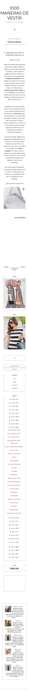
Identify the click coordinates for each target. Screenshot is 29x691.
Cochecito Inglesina (18, 650)
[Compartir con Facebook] (10, 46)
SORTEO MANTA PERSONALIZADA (14, 446)
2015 (13, 550)
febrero (13, 539)
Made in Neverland (14, 453)
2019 (13, 420)
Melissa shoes (14, 509)
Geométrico (14, 492)
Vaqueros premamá (14, 481)
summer (14, 385)
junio (13, 525)
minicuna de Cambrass (11, 139)
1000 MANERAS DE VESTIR (14, 13)
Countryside (14, 495)
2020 (13, 417)
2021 (13, 413)
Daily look (14, 443)
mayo (13, 528)
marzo (13, 535)
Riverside (14, 471)
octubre (13, 437)
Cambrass (11, 92)
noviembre (13, 433)
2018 (13, 424)
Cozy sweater (14, 460)
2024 (13, 403)
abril (13, 532)
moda (14, 382)
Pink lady (14, 506)
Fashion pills (18, 606)
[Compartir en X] (13, 46)
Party (18, 665)
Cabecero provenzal (14, 499)
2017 (13, 427)
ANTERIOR (23, 267)
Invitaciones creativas (14, 513)
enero (13, 542)
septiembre (13, 440)
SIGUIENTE (6, 267)
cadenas (17, 621)
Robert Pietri (18, 635)
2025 (13, 399)
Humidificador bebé (14, 478)
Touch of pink (14, 502)
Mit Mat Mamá (14, 488)
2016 (13, 547)
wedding (14, 388)
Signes (14, 457)
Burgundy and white (14, 485)
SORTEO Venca (14, 450)
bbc (14, 378)
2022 (13, 410)
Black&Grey (14, 474)
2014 (13, 554)
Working (14, 467)
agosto (13, 518)
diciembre (13, 430)
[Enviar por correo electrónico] (19, 46)
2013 (13, 557)
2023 (13, 406)
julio (13, 521)
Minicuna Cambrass (14, 464)
